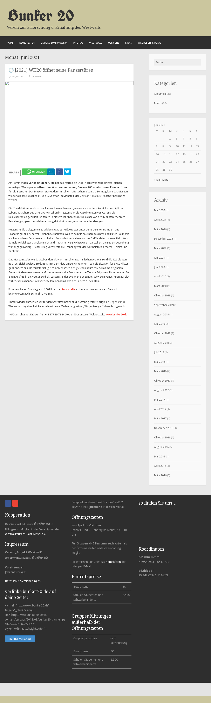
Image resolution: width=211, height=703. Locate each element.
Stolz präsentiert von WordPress (24, 689)
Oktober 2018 (162, 333)
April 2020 (160, 276)
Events (158, 103)
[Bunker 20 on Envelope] (15, 503)
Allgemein (160, 93)
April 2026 (160, 219)
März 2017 (160, 418)
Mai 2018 (159, 361)
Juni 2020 (159, 267)
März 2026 (160, 229)
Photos (78, 42)
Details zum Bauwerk (54, 42)
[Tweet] (67, 171)
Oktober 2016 (162, 437)
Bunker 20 (40, 15)
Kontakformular (115, 561)
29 (163, 169)
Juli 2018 (159, 352)
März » (166, 179)
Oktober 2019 (162, 295)
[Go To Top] (207, 699)
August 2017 (161, 390)
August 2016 (161, 447)
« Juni (157, 179)
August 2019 (161, 314)
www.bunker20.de (116, 314)
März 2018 (160, 371)
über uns (113, 42)
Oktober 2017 (162, 380)
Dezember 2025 (163, 238)
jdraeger (36, 76)
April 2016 (160, 465)
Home (10, 42)
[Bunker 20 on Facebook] (8, 503)
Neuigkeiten (27, 42)
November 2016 (163, 428)
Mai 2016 (159, 456)
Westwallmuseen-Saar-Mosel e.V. (25, 534)
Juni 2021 (159, 257)
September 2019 (164, 305)
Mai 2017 (159, 399)
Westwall (95, 42)
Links (128, 42)
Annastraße (68, 289)
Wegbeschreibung (149, 42)
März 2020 (160, 286)
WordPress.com (71, 689)
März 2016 (160, 475)
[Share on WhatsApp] (37, 171)
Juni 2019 (159, 323)
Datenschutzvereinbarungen (23, 581)
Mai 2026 (159, 210)
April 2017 (160, 409)
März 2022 (160, 248)
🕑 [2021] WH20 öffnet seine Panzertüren (50, 70)
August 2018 (161, 342)
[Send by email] (51, 171)
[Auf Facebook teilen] (59, 171)
